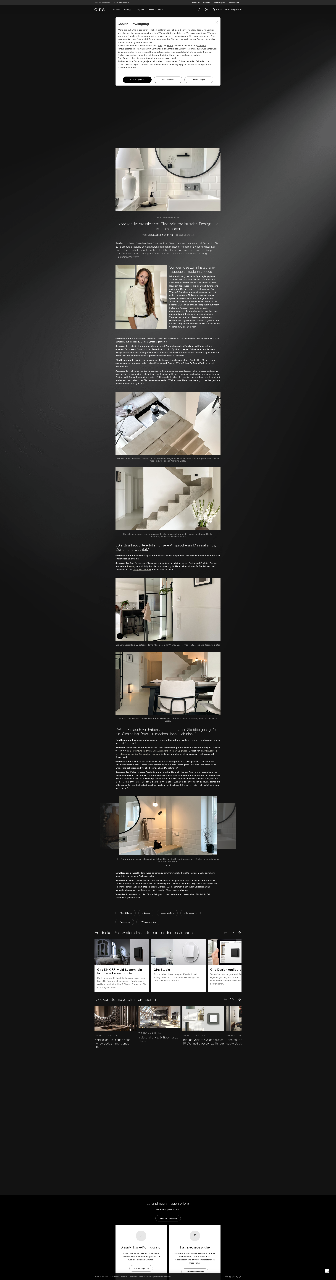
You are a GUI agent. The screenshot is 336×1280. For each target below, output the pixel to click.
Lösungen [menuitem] (128, 10)
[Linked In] (233, 1276)
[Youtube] (230, 1276)
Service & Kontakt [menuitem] (155, 10)
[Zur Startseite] (99, 9)
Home (96, 1277)
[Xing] (236, 1276)
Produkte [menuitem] (116, 10)
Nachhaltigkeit (219, 3)
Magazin (105, 1277)
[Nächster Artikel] (239, 932)
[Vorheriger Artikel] (225, 932)
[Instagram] (226, 1276)
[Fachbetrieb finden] (206, 9)
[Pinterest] (240, 1276)
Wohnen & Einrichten (119, 1277)
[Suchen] (199, 9)
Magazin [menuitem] (140, 10)
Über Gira (196, 3)
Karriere (206, 3)
